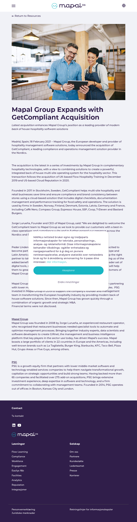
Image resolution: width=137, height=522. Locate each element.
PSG (14, 362)
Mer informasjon (56, 262)
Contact (17, 408)
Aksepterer (68, 270)
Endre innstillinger (68, 282)
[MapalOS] (69, 6)
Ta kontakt (18, 416)
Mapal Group (20, 319)
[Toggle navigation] (13, 6)
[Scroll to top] (130, 515)
